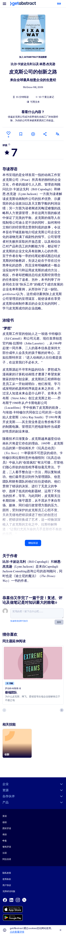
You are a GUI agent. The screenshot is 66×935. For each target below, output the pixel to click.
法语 (4, 853)
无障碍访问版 (8, 891)
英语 (4, 816)
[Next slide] (62, 710)
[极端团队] (33, 663)
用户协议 (6, 885)
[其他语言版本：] (57, 134)
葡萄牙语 (6, 847)
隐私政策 (6, 873)
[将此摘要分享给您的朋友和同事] (45, 134)
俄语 (4, 834)
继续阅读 (33, 543)
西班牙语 (6, 828)
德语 (4, 822)
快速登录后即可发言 (19, 621)
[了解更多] (9, 144)
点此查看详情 (17, 931)
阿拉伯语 (6, 859)
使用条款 (6, 879)
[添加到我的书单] (33, 134)
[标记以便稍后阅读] (21, 134)
